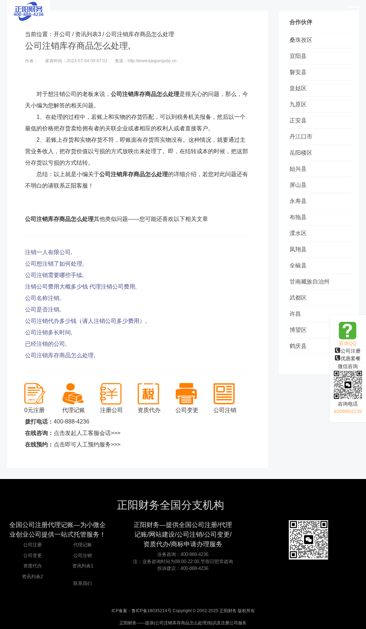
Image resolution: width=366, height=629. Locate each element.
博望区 (298, 330)
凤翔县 (298, 249)
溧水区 (298, 233)
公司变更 (32, 555)
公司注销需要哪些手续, (54, 275)
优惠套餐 (351, 358)
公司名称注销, (43, 298)
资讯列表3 (88, 34)
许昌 (295, 314)
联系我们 (82, 583)
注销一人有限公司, (48, 252)
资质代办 (32, 565)
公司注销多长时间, (48, 332)
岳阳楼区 (301, 153)
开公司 (62, 34)
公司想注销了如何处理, (54, 264)
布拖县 (298, 217)
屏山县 (298, 185)
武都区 (298, 298)
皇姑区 (298, 88)
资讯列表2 (32, 576)
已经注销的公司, (45, 344)
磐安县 (298, 72)
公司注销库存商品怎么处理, (60, 355)
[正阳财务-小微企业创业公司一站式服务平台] (28, 11)
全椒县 (298, 265)
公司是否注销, (43, 309)
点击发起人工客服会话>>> (87, 433)
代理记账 (82, 544)
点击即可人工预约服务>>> (87, 444)
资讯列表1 (82, 565)
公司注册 (351, 351)
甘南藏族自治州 (310, 282)
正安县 (298, 120)
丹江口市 (301, 137)
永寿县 (298, 201)
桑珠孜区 (301, 40)
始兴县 (298, 169)
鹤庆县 (298, 346)
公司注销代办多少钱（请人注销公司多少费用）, (86, 321)
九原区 (298, 104)
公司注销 (82, 555)
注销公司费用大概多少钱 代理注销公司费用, (81, 287)
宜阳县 (298, 56)
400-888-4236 (71, 421)
